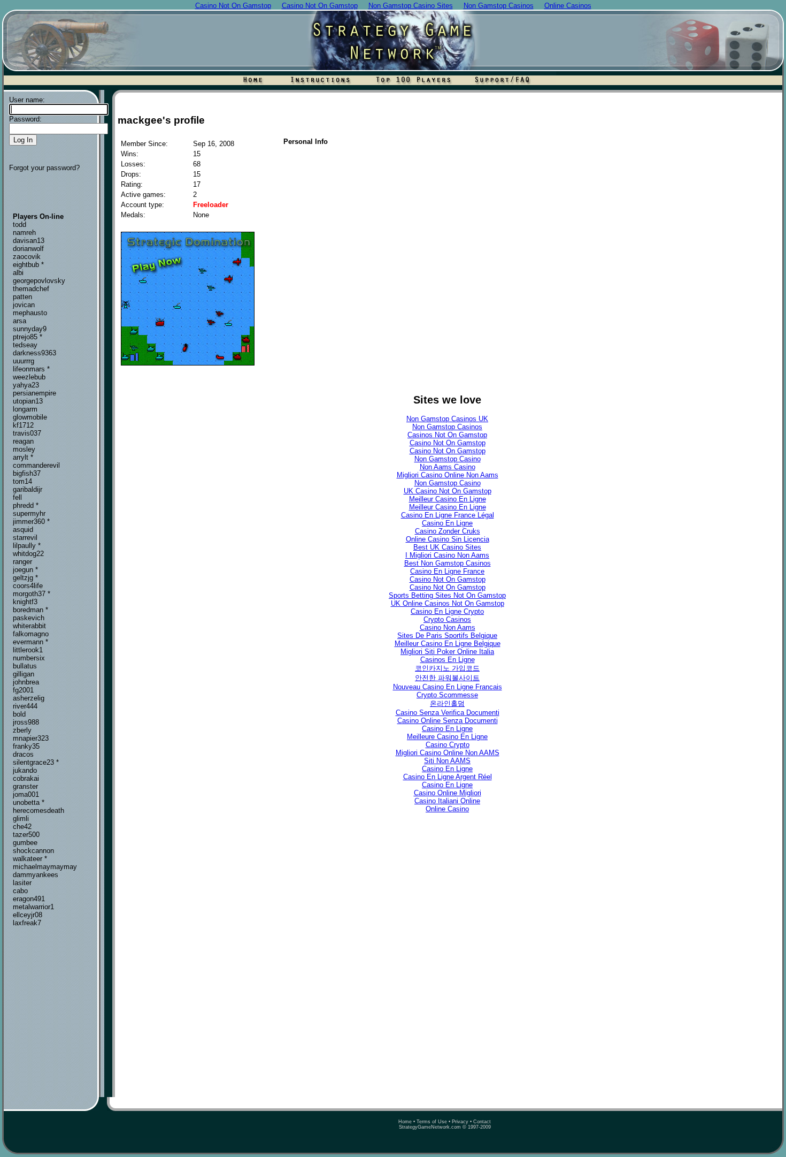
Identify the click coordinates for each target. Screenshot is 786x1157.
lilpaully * (27, 546)
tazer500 (26, 835)
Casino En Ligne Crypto (447, 611)
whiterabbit (29, 626)
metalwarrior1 (33, 907)
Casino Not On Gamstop (448, 443)
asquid (23, 530)
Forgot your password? (44, 168)
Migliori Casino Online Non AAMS (447, 753)
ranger (22, 562)
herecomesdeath (38, 810)
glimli (21, 819)
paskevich (28, 618)
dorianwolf (28, 249)
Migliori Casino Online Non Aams (447, 475)
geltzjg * (25, 578)
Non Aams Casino (447, 467)
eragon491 (29, 899)
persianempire (34, 393)
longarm (25, 409)
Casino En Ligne (447, 523)
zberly (22, 730)
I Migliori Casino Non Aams (447, 555)
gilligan (23, 674)
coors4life (28, 586)
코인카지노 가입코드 (447, 668)
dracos (23, 754)
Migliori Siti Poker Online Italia (447, 652)
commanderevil (36, 465)
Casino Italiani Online (447, 801)
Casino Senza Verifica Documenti (447, 713)
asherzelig (28, 698)
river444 (25, 706)
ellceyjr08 (27, 915)
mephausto (30, 313)
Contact (482, 1121)
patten (22, 297)
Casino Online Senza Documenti (447, 721)
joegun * (25, 570)
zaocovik (27, 257)
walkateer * (30, 859)
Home (405, 1121)
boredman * (30, 610)
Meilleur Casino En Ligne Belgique (447, 644)
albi (18, 273)
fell (17, 497)
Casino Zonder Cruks (447, 531)
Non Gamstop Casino (447, 459)
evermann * (30, 642)
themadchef (31, 289)
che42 (22, 827)
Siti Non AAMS (447, 761)
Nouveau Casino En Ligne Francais (447, 687)
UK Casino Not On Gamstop (447, 491)
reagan (23, 441)
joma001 (26, 794)
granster (25, 786)
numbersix (29, 658)
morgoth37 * (31, 594)
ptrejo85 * (27, 337)
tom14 (22, 481)
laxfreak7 (27, 923)
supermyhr (29, 513)
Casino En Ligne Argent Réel (447, 777)
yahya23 (26, 385)
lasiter (22, 883)
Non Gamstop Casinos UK (447, 419)
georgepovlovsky (39, 281)
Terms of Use (432, 1121)
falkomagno (31, 634)
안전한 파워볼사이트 (447, 678)
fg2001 (23, 690)
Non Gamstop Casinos (447, 427)
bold (19, 714)
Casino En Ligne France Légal (447, 515)
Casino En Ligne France (447, 571)
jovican (24, 305)
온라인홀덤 (447, 703)
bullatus (25, 666)
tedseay (25, 345)
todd (19, 224)
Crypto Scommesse (447, 695)
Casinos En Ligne (447, 660)
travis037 (27, 433)
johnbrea (26, 682)
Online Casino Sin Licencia (447, 539)
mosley (24, 449)
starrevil (25, 538)
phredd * (25, 505)
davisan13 (28, 241)
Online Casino (447, 809)
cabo (20, 891)
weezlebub (29, 377)
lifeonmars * (31, 369)
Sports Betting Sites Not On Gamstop (447, 595)
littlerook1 (28, 650)
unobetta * (28, 802)
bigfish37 (27, 473)
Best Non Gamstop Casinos (447, 563)
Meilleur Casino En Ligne (447, 499)
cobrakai (26, 778)
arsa (19, 321)
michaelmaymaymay (45, 867)
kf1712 (23, 425)
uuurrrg (23, 361)
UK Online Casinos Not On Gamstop (447, 603)
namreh (24, 233)
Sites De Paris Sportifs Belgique (447, 635)
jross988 (26, 722)
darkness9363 (34, 353)
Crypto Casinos (447, 619)
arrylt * (23, 457)
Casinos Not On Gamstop (447, 435)
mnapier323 (31, 738)
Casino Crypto (447, 745)
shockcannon (33, 851)
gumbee (25, 843)
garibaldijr (27, 489)
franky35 (26, 746)
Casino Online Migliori (447, 793)
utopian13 (28, 401)
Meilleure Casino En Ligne (447, 737)
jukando (25, 770)
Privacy (460, 1121)
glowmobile (30, 417)
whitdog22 (28, 554)
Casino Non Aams (447, 627)
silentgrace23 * (36, 762)
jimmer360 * (31, 521)
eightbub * (28, 265)
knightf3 (25, 602)
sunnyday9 (30, 329)
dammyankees (35, 875)
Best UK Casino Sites (447, 547)
